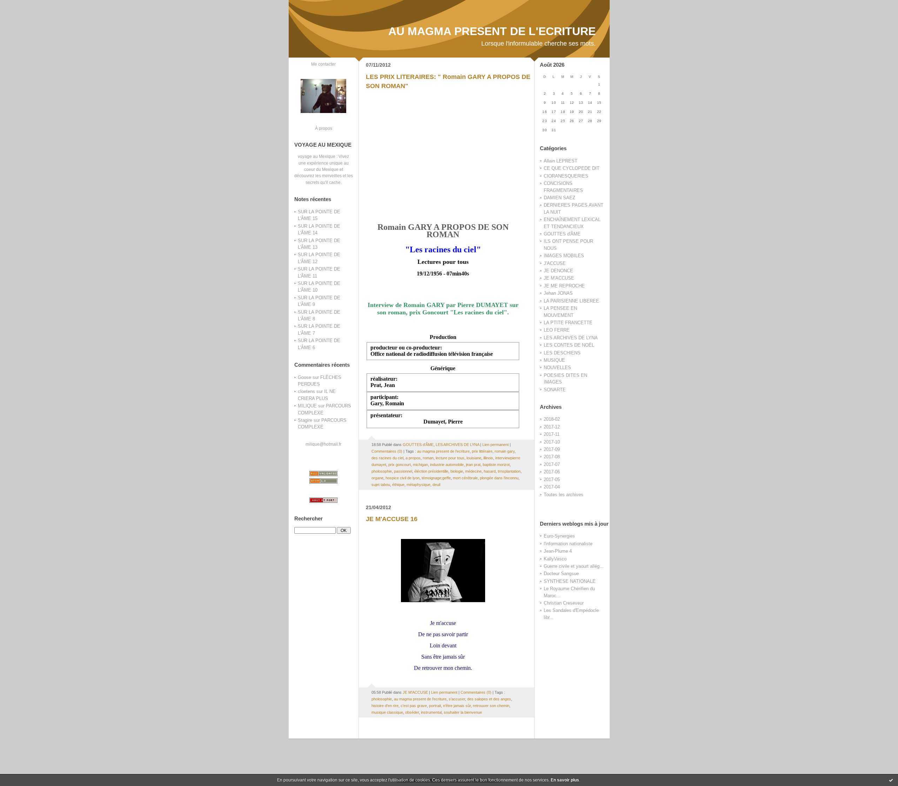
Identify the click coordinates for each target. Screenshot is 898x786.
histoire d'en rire (384, 706)
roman (428, 458)
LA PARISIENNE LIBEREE (571, 301)
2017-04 (552, 486)
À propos (323, 128)
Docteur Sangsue (561, 573)
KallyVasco (555, 558)
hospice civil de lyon (403, 478)
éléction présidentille (431, 471)
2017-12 (552, 426)
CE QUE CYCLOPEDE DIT (571, 168)
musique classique (387, 712)
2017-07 (552, 464)
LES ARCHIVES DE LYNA (571, 337)
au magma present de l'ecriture (443, 451)
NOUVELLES (557, 367)
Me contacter (323, 64)
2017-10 (552, 442)
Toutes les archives (563, 494)
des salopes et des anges (489, 699)
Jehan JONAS (558, 293)
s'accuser (457, 699)
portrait (435, 706)
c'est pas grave (414, 706)
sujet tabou (380, 484)
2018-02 (552, 419)
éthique (398, 484)
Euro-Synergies (559, 536)
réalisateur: (383, 379)
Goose (304, 377)
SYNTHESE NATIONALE (570, 581)
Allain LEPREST (560, 161)
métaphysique (418, 484)
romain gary (505, 451)
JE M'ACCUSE (559, 278)
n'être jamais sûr (457, 706)
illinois (488, 458)
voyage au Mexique (316, 156)
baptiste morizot (496, 464)
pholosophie (381, 471)
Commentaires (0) (386, 451)
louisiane (474, 458)
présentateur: (386, 415)
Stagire (305, 420)
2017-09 (552, 449)
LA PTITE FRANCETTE (568, 322)
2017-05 (552, 479)
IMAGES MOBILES (564, 255)
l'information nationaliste (568, 543)
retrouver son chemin (491, 706)
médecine (473, 471)
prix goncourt (399, 464)
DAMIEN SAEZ (559, 197)
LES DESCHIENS (562, 352)
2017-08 (552, 456)
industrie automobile (447, 464)
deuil (436, 484)
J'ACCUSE (555, 263)
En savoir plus (565, 780)
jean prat (473, 464)
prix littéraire (482, 451)
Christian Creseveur (564, 603)
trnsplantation (509, 471)
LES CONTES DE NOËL (569, 345)
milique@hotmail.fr (323, 444)
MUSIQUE (554, 360)
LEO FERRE (557, 330)
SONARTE (555, 389)
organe (377, 478)
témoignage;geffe (436, 478)
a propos (413, 458)
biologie (456, 471)
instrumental (431, 712)
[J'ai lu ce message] (891, 780)
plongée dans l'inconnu (499, 478)
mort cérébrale (465, 478)
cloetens (306, 391)
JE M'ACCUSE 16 (391, 518)
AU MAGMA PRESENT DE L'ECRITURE (492, 31)
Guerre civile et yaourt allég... (574, 566)
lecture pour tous (450, 458)
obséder (412, 712)
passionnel (403, 471)
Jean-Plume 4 (558, 551)
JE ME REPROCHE (564, 285)
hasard (490, 471)
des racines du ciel (387, 458)
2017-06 (552, 471)
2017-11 (551, 434)
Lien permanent (495, 444)
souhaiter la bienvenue (463, 712)
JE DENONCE (558, 270)
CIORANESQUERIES (566, 176)
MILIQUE (307, 405)
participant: (384, 397)
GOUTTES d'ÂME (562, 234)
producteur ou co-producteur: (406, 348)
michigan (420, 464)
